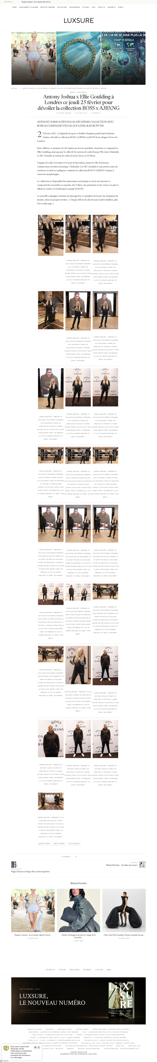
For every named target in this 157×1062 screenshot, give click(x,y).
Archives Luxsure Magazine (89, 1048)
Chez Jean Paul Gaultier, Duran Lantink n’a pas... (124, 935)
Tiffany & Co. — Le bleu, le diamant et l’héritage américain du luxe (54, 1040)
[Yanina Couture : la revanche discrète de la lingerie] (33, 58)
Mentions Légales (65, 1029)
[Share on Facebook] (80, 857)
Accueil (14, 88)
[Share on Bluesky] (93, 857)
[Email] (86, 28)
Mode (15, 7)
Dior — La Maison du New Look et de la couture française (105, 1032)
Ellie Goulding (74, 843)
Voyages (85, 7)
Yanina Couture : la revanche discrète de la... (37, 2)
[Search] (144, 7)
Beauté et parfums (48, 7)
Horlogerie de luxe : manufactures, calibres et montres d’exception (50, 1043)
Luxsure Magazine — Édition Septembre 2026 (121, 1048)
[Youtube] (83, 28)
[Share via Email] (96, 857)
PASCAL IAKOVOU (23, 81)
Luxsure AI (111, 7)
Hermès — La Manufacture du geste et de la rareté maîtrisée (100, 1035)
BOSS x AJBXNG (59, 843)
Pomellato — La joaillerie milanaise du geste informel (105, 1037)
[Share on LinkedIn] (87, 857)
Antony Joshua (44, 843)
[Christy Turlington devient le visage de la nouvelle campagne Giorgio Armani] (78, 910)
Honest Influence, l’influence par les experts (111, 1029)
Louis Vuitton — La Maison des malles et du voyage (52, 1035)
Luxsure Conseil (82, 1029)
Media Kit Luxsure (35, 1029)
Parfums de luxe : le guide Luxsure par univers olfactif (106, 1040)
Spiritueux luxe (134, 1046)
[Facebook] (70, 28)
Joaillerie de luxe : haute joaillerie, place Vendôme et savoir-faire (107, 1043)
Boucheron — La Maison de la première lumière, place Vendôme (53, 1032)
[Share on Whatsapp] (89, 857)
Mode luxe (120, 1046)
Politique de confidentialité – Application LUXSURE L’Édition (88, 1046)
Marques (70, 1048)
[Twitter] (73, 28)
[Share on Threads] (91, 857)
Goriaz (120, 7)
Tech (93, 7)
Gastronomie (74, 7)
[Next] (19, 2)
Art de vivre (62, 7)
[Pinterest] (80, 28)
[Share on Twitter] (82, 857)
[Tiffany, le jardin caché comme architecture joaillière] (78, 58)
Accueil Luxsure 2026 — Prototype (49, 1048)
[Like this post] (77, 857)
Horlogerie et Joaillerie (28, 7)
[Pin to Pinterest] (85, 857)
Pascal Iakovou (68, 81)
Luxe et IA (101, 7)
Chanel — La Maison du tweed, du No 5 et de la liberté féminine (55, 1037)
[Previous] (16, 2)
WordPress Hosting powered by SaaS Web (78, 1054)
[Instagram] (77, 28)
